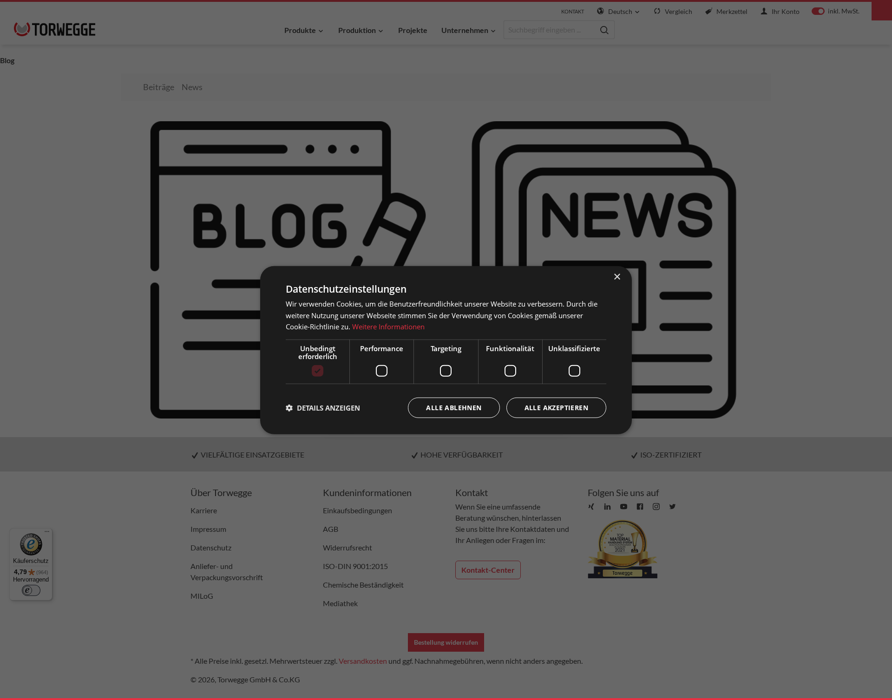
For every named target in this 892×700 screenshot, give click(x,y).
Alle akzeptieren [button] (556, 407)
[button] (323, 408)
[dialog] (446, 350)
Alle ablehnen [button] (453, 407)
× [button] (616, 276)
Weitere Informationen (388, 326)
